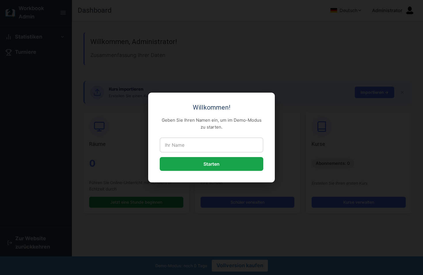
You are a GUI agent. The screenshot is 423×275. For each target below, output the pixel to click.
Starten (211, 164)
